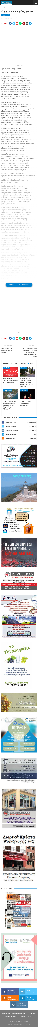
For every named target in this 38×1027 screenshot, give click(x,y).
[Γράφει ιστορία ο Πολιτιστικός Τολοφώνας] (27, 394)
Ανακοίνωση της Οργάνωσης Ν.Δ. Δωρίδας (6, 350)
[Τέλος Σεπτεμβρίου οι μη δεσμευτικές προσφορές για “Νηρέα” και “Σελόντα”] (10, 394)
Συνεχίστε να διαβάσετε (19, 285)
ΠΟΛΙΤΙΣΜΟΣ (24, 390)
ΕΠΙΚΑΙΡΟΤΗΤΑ (8, 390)
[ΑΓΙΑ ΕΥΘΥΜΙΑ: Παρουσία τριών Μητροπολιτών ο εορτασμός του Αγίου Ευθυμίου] (27, 372)
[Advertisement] (19, 45)
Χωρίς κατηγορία (5, 15)
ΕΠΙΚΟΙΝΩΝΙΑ (22, 1016)
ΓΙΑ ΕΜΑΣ (30, 1016)
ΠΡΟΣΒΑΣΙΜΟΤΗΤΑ (10, 1016)
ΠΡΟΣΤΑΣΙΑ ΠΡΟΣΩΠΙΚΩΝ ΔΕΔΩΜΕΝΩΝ (24, 1014)
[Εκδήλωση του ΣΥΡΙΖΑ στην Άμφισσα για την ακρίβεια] (10, 372)
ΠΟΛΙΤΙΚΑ (6, 367)
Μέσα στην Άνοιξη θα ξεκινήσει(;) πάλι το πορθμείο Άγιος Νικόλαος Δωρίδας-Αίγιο (30, 352)
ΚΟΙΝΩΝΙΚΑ (23, 367)
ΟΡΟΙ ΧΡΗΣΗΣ (6, 1014)
